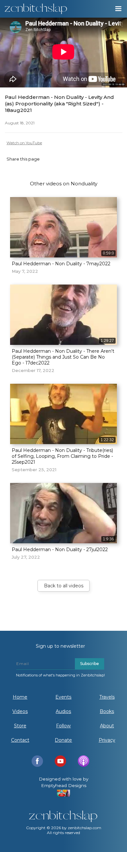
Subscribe (89, 663)
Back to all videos (63, 586)
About (107, 725)
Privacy (107, 740)
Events (63, 697)
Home (20, 697)
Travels (107, 697)
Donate (63, 740)
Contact (20, 740)
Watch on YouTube (24, 142)
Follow (63, 725)
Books (107, 711)
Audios (63, 711)
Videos (20, 711)
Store (20, 725)
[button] (118, 8)
